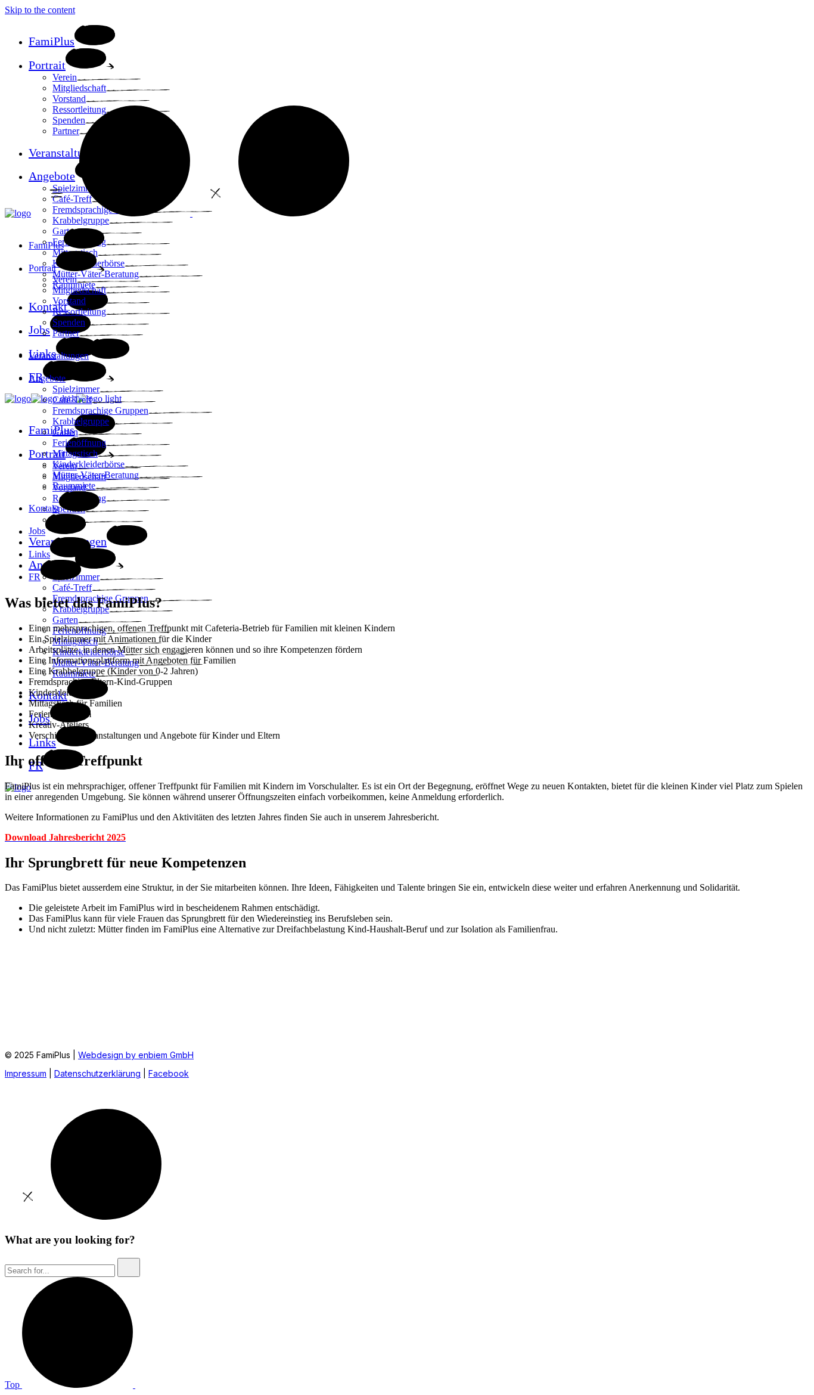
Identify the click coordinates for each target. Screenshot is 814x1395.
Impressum (25, 1073)
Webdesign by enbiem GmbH (136, 1055)
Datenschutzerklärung (97, 1073)
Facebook (168, 1073)
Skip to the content (40, 10)
